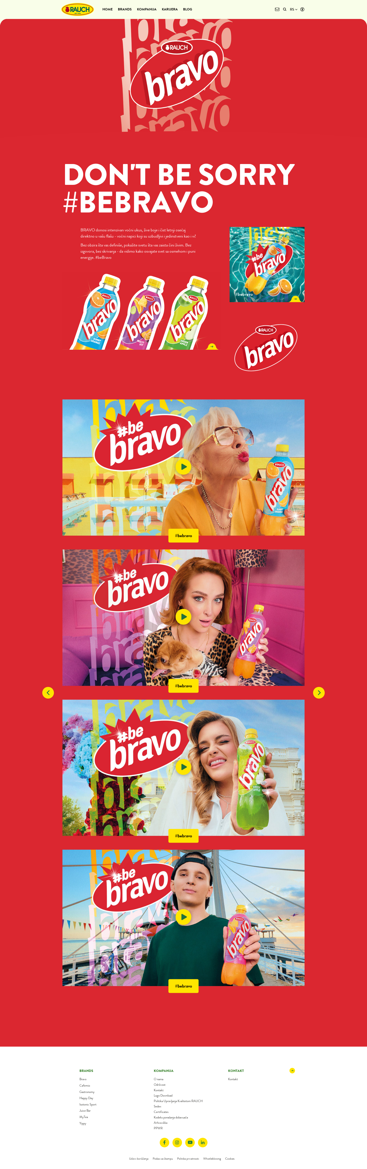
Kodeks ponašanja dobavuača (171, 1117)
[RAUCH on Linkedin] (202, 1142)
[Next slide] (319, 693)
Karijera (170, 9)
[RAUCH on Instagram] (177, 1142)
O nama (158, 1079)
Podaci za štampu (163, 1158)
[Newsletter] (277, 9)
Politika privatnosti (188, 1158)
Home (107, 9)
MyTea (83, 1117)
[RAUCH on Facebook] (164, 1142)
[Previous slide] (48, 693)
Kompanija (147, 9)
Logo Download (163, 1095)
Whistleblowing (212, 1158)
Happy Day (86, 1098)
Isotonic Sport (87, 1104)
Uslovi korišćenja (138, 1158)
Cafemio (84, 1085)
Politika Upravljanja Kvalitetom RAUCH (178, 1101)
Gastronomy (87, 1092)
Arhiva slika (160, 1122)
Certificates (161, 1112)
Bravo (82, 1079)
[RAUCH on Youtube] (190, 1142)
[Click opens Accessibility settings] (302, 9)
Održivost (159, 1084)
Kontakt (159, 1090)
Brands (125, 9)
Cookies (229, 1158)
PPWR (158, 1128)
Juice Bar (85, 1110)
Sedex (157, 1106)
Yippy (82, 1123)
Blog (187, 9)
